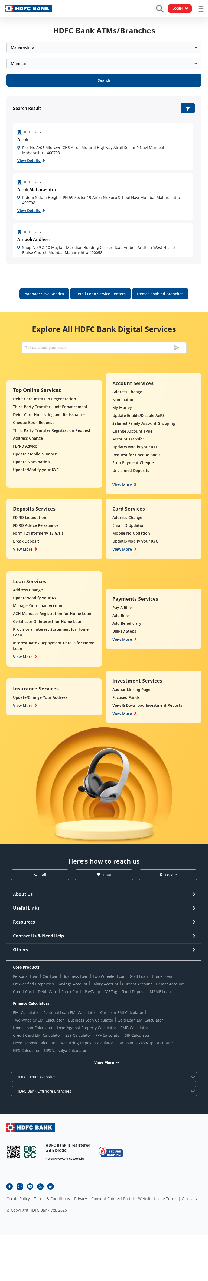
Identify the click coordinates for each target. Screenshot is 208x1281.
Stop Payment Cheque (133, 462)
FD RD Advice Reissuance (35, 525)
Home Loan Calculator (33, 1027)
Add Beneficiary (126, 623)
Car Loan (50, 976)
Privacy (80, 1199)
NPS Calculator (26, 1050)
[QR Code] (13, 1152)
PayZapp (92, 991)
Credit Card (23, 991)
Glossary (189, 1199)
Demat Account (170, 984)
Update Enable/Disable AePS (138, 415)
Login (177, 8)
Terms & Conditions (52, 1199)
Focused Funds (126, 697)
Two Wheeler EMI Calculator (38, 1020)
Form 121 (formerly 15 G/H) (38, 533)
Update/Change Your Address (40, 697)
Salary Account (105, 984)
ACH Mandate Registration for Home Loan (52, 613)
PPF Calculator (108, 1035)
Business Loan (76, 976)
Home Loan (162, 976)
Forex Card (71, 991)
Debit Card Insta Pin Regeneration (44, 398)
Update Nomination (31, 461)
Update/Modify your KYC (36, 469)
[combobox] (104, 47)
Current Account (137, 984)
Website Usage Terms (157, 1199)
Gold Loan (139, 976)
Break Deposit (26, 541)
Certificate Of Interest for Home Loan (47, 621)
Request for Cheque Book (136, 454)
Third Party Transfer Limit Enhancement (50, 406)
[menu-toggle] (201, 9)
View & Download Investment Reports (147, 705)
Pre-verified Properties (33, 984)
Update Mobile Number (35, 453)
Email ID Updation (129, 525)
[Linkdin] (51, 1187)
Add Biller (121, 615)
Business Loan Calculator (90, 1020)
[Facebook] (9, 1187)
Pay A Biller (122, 607)
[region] (103, 146)
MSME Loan (160, 991)
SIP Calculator (137, 1035)
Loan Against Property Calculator (86, 1027)
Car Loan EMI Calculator (122, 1012)
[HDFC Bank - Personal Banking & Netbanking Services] (30, 1127)
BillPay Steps (124, 631)
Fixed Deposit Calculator (35, 1042)
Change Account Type (132, 431)
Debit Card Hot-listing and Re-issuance (49, 414)
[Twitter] (40, 1187)
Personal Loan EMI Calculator (69, 1012)
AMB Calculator (134, 1027)
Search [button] (104, 80)
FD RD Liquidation (29, 517)
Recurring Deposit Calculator (87, 1042)
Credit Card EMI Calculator (37, 1035)
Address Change (28, 438)
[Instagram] (20, 1187)
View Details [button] (29, 160)
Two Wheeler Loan (109, 976)
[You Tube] (30, 1187)
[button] (188, 108)
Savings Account (72, 984)
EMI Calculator (26, 1012)
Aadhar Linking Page (131, 689)
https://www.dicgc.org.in (65, 1158)
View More (122, 484)
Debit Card (47, 991)
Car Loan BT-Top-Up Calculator (145, 1042)
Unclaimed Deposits (130, 470)
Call (43, 874)
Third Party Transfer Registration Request (51, 430)
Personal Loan (25, 976)
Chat (107, 874)
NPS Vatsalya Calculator (65, 1050)
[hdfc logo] (28, 8)
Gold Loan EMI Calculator (140, 1020)
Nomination (123, 399)
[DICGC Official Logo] (30, 1152)
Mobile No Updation (131, 533)
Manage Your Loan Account (38, 605)
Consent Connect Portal (112, 1199)
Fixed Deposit (133, 991)
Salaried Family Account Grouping (143, 423)
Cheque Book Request (33, 422)
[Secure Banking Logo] (111, 1152)
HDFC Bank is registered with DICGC (68, 1148)
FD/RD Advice (25, 446)
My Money (122, 407)
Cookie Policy (18, 1199)
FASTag (110, 991)
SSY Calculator (78, 1035)
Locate (171, 874)
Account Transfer (128, 439)
